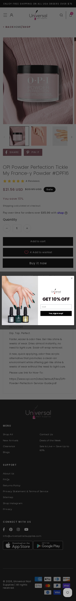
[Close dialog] (71, 278)
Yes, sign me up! (56, 313)
